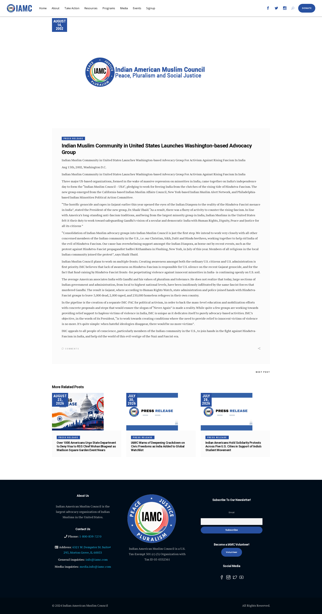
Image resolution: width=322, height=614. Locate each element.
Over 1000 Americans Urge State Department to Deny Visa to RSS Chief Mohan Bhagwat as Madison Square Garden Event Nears (86, 446)
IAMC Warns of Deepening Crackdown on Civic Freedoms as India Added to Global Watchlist (158, 446)
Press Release (73, 138)
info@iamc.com (97, 559)
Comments (71, 349)
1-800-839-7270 (90, 536)
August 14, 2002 (59, 25)
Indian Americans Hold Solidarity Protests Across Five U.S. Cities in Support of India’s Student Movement (233, 446)
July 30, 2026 (132, 399)
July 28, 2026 (206, 399)
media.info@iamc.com (95, 567)
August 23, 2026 (60, 399)
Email (231, 512)
